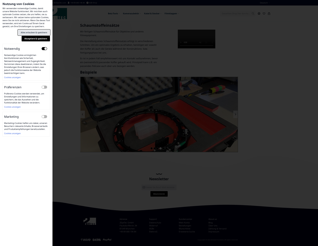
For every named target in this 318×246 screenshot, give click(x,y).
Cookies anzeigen (12, 77)
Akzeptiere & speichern (35, 38)
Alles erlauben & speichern (34, 32)
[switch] (44, 48)
